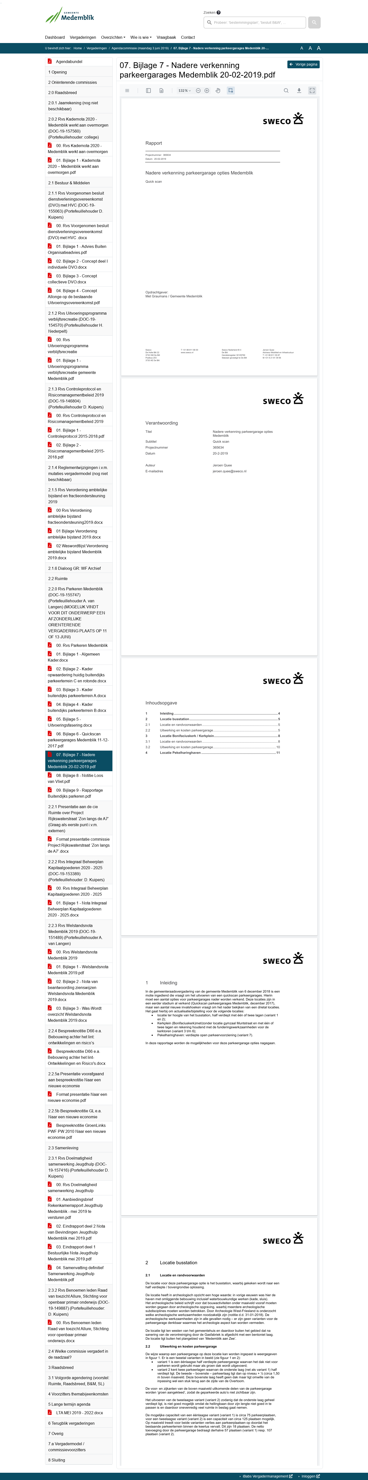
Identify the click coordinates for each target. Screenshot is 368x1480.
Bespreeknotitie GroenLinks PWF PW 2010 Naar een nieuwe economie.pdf (77, 1131)
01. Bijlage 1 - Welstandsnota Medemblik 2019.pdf (78, 970)
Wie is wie (139, 37)
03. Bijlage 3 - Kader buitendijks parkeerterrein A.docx (77, 693)
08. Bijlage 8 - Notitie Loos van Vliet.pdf (75, 778)
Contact (188, 37)
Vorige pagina (306, 64)
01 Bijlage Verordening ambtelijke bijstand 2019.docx (74, 534)
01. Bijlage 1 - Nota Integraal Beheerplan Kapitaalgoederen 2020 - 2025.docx (77, 909)
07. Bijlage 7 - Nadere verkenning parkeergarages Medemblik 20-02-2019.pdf (72, 761)
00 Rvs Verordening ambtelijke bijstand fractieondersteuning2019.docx (75, 516)
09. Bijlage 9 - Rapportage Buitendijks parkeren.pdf (75, 793)
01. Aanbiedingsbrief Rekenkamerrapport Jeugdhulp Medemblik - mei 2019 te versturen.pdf (75, 1208)
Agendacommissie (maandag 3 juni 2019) (140, 48)
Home (78, 48)
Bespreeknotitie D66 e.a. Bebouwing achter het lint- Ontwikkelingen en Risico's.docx (76, 1057)
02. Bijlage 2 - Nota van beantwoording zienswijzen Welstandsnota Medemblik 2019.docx (73, 990)
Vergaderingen (83, 37)
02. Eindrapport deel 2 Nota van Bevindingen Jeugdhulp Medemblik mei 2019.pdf (76, 1232)
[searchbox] (255, 23)
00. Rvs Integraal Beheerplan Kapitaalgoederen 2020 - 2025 (78, 891)
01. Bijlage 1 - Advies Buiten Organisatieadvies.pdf (77, 249)
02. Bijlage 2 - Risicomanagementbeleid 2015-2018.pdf (76, 451)
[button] (314, 23)
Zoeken (210, 13)
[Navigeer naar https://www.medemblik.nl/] (69, 19)
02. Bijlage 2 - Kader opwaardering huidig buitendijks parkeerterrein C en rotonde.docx (77, 675)
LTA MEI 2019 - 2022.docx (79, 1413)
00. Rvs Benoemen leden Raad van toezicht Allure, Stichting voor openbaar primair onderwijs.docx (78, 1332)
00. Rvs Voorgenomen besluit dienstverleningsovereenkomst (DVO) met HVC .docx (78, 232)
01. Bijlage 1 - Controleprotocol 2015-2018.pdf (76, 433)
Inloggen (308, 1476)
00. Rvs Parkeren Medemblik (81, 645)
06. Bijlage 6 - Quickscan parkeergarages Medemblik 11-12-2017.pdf (78, 740)
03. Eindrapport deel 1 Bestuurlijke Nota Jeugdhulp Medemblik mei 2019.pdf (73, 1253)
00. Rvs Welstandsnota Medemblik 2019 (72, 955)
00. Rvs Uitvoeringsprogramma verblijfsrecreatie (68, 346)
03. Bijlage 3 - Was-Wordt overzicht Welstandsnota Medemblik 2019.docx (74, 1014)
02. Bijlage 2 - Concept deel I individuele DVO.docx (78, 264)
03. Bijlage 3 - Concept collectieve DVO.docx (72, 279)
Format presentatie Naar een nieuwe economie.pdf (77, 1097)
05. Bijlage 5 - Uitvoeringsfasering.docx (70, 722)
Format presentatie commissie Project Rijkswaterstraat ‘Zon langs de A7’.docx (79, 845)
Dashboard (55, 37)
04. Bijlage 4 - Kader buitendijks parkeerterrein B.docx (77, 707)
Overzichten (111, 37)
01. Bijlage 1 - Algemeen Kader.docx (74, 657)
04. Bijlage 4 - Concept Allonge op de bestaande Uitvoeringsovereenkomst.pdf (74, 297)
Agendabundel (68, 62)
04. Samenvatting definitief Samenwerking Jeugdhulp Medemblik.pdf (75, 1274)
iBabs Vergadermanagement (265, 1476)
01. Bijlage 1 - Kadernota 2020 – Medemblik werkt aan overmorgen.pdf (74, 166)
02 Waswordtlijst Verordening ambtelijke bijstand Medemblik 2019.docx (78, 552)
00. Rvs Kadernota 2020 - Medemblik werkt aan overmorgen (78, 149)
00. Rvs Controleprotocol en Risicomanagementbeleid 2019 (77, 418)
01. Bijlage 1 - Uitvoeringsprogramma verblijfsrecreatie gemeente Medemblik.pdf (72, 369)
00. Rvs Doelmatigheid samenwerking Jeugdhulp (72, 1188)
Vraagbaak (166, 37)
